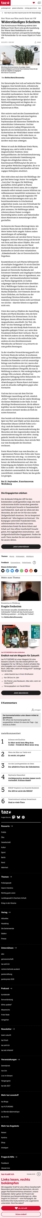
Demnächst (5, 1066)
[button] (39, 3)
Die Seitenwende (7, 928)
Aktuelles (4, 918)
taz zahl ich (5, 964)
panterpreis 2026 (7, 979)
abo (2, 954)
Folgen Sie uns (6, 817)
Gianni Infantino (7, 888)
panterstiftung (6, 974)
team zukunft (6, 1035)
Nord (3, 862)
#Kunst (11, 556)
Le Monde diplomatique (10, 1112)
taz (6, 812)
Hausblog (5, 924)
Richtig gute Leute (8, 893)
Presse (3, 939)
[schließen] (39, 1174)
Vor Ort (4, 1071)
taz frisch (4, 1040)
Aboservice (5, 1168)
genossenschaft (7, 959)
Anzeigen (4, 1148)
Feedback (5, 1163)
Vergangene (5, 1081)
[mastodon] (13, 818)
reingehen (5, 1020)
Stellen (4, 934)
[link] (6, 8)
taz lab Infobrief (7, 1050)
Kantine (4, 1138)
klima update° (6, 1005)
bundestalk (5, 995)
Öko (2, 837)
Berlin (3, 857)
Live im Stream (7, 1076)
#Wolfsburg (30, 556)
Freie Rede (5, 1015)
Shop (3, 1143)
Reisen (3, 1133)
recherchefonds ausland (10, 969)
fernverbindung (7, 1000)
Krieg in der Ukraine (8, 903)
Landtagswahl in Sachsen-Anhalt (13, 898)
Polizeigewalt (6, 883)
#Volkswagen (20, 556)
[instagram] (23, 818)
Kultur (3, 847)
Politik (3, 832)
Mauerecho (5, 1010)
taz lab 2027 (5, 1086)
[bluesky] (18, 818)
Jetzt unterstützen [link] (21, 547)
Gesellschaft (6, 842)
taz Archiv (5, 1117)
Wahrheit (4, 867)
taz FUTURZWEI (7, 1107)
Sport (3, 852)
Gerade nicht (31, 1174)
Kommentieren (15, 563)
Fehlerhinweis (26, 563)
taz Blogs (4, 1102)
